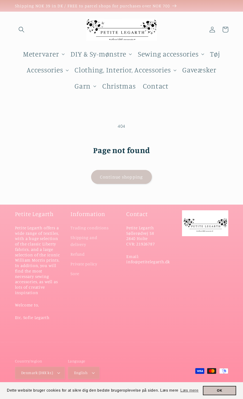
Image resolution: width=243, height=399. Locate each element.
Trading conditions (89, 227)
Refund (77, 254)
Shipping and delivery (83, 241)
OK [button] (219, 390)
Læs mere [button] (189, 390)
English (81, 372)
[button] (21, 29)
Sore (74, 273)
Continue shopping (121, 176)
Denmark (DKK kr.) (37, 372)
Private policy (83, 263)
